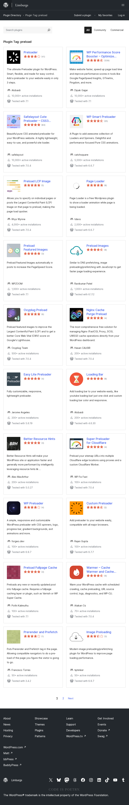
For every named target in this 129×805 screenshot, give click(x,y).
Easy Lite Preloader (37, 374)
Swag (103, 736)
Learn (69, 718)
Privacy (8, 736)
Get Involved (106, 718)
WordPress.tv (76, 736)
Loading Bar (95, 374)
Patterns (40, 736)
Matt (8, 753)
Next (70, 698)
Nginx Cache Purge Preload (97, 312)
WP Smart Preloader (101, 117)
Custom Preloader (100, 503)
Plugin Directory (12, 15)
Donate (104, 730)
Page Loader (96, 181)
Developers (73, 730)
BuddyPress (12, 765)
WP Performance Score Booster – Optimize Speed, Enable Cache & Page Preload (103, 54)
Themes (40, 724)
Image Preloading (99, 632)
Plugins (39, 730)
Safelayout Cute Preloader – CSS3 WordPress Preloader (39, 119)
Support (71, 724)
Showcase (41, 718)
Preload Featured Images (36, 247)
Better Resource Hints (39, 439)
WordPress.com (14, 747)
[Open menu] (123, 5)
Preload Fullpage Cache (40, 567)
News (6, 724)
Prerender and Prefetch (40, 632)
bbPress (10, 759)
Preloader (31, 52)
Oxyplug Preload (35, 310)
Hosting (8, 730)
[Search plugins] (49, 30)
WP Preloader (33, 503)
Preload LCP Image (37, 181)
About (7, 718)
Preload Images (98, 245)
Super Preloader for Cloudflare (98, 440)
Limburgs (16, 780)
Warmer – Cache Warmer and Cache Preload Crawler (100, 570)
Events (102, 724)
